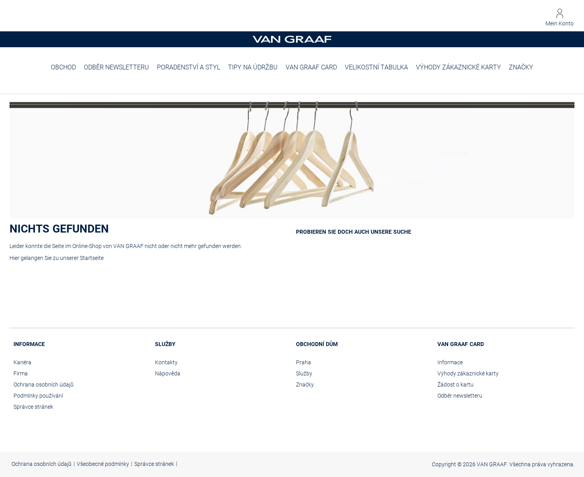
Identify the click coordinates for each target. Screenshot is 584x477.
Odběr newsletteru (116, 67)
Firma (21, 373)
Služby (304, 373)
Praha (303, 362)
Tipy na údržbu (253, 67)
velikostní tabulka (376, 67)
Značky (521, 67)
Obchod (63, 67)
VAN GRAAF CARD (311, 67)
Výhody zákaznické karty (458, 67)
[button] (559, 18)
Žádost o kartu (455, 384)
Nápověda (167, 373)
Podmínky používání (38, 395)
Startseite (92, 258)
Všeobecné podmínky (103, 464)
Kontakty (166, 362)
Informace (450, 362)
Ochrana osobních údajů (43, 384)
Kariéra (22, 362)
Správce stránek (33, 407)
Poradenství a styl (188, 67)
